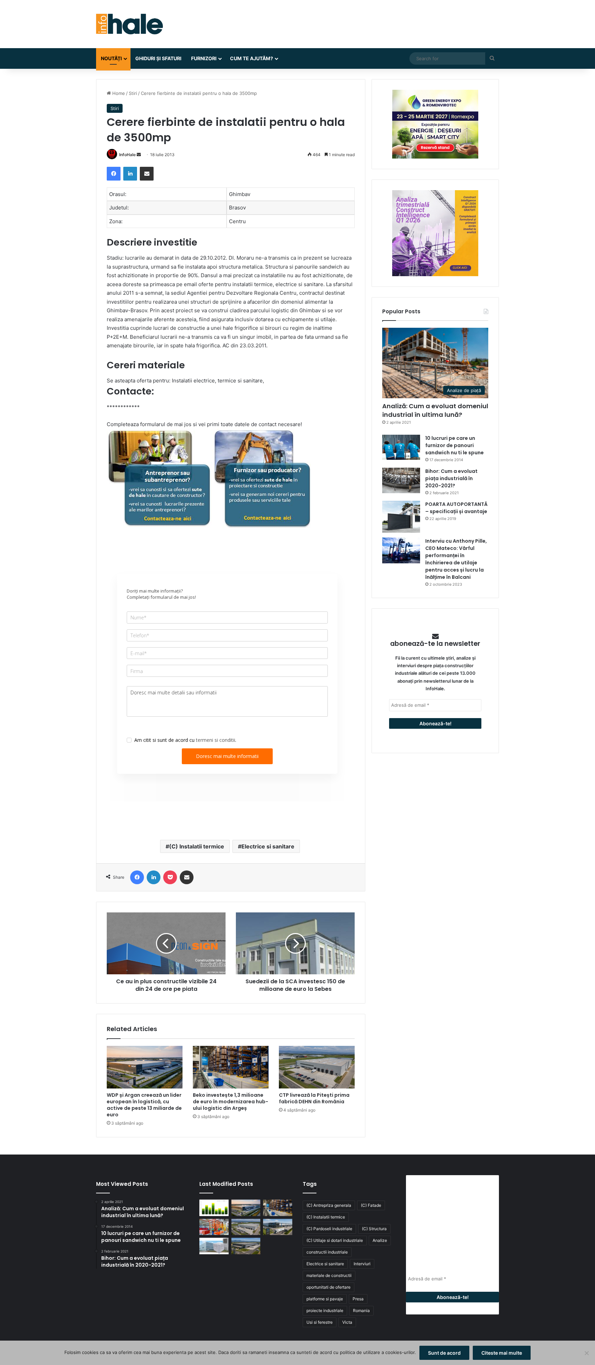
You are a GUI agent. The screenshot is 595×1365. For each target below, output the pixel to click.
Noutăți (111, 58)
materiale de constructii (329, 1275)
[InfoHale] (129, 24)
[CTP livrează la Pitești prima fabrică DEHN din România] (317, 1067)
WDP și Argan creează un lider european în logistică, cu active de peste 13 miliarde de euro (144, 1105)
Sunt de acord (444, 1353)
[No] (586, 1353)
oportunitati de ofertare (328, 1287)
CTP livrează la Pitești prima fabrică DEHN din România (314, 1098)
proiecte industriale (324, 1310)
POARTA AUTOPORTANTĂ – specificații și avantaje (456, 508)
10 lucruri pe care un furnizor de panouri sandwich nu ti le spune (454, 445)
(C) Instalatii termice (196, 846)
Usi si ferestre (319, 1322)
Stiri (133, 93)
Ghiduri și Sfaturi (158, 58)
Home (118, 93)
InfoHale (127, 154)
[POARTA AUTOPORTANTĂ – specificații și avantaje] (401, 517)
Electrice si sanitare (267, 846)
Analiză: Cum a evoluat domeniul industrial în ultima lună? (435, 410)
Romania (361, 1310)
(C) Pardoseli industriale (329, 1228)
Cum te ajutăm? (251, 58)
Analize (380, 1240)
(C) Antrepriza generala (328, 1205)
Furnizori (204, 58)
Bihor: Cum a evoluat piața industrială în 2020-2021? (451, 478)
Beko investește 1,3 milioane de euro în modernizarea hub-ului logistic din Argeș (230, 1102)
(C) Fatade (371, 1205)
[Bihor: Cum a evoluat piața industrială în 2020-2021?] (401, 480)
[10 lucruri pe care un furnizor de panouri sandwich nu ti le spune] (401, 447)
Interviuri (362, 1263)
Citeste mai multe (501, 1353)
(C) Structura (374, 1228)
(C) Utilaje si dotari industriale (334, 1240)
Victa (347, 1322)
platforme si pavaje (324, 1298)
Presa (358, 1298)
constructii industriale (327, 1252)
